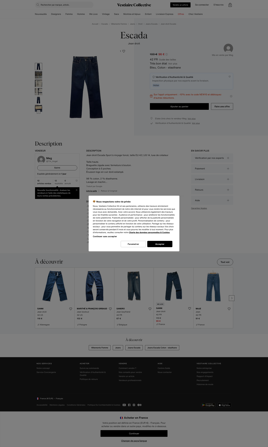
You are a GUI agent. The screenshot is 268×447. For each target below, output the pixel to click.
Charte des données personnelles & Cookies (149, 232)
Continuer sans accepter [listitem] (105, 236)
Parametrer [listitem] (133, 244)
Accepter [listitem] (159, 244)
